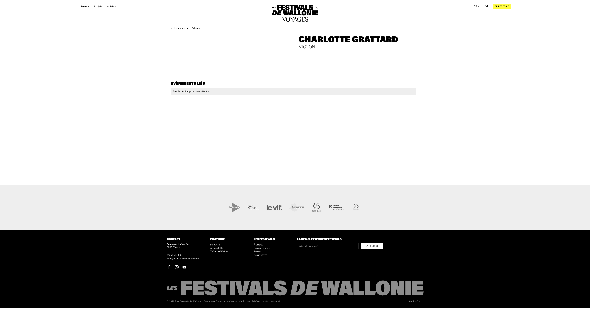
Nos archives (260, 255)
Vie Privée (244, 301)
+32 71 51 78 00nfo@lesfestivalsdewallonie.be (183, 257)
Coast (420, 301)
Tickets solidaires (219, 251)
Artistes (111, 6)
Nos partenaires (262, 248)
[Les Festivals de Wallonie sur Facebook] (169, 267)
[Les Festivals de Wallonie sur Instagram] (176, 267)
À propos (258, 244)
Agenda (85, 6)
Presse (257, 251)
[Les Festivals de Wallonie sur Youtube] (184, 267)
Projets (98, 6)
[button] (477, 6)
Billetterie (502, 6)
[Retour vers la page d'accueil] (296, 288)
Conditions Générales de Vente (220, 301)
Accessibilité (216, 248)
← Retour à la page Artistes (185, 28)
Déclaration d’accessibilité (266, 301)
